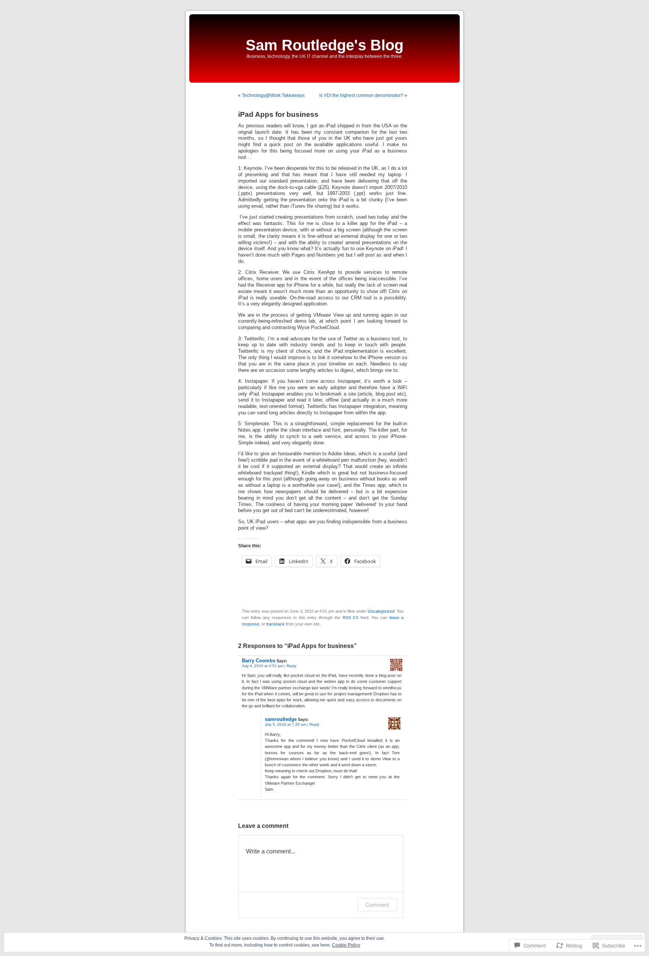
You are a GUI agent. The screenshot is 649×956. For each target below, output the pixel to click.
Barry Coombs (258, 660)
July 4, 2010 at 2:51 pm (262, 666)
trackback (275, 624)
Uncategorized (381, 611)
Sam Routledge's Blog (324, 45)
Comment (377, 905)
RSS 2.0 (351, 617)
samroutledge (281, 719)
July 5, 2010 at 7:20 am (285, 724)
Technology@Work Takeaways (273, 95)
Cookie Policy (346, 945)
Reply (291, 666)
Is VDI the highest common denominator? (361, 95)
